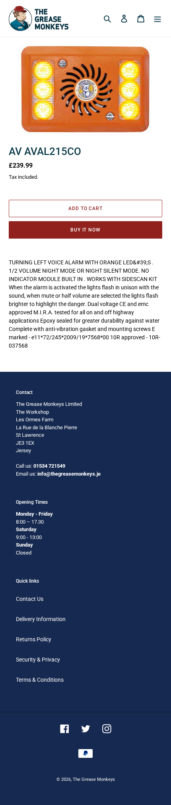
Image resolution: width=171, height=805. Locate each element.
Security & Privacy (38, 659)
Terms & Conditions (40, 680)
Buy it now (85, 230)
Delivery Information (41, 619)
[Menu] (157, 18)
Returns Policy (33, 639)
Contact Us (29, 599)
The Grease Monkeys (94, 779)
